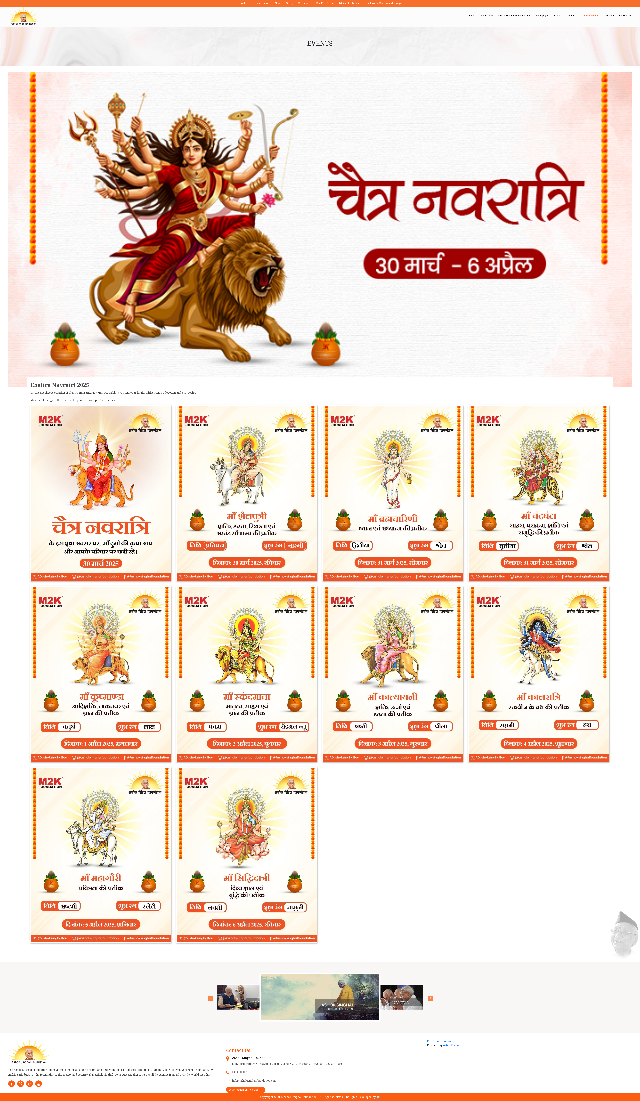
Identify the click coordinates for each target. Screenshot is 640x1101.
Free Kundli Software (440, 1041)
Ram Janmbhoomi (260, 3)
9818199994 (239, 1072)
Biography (541, 15)
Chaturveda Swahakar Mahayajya (384, 3)
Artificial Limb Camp (350, 3)
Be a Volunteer (592, 15)
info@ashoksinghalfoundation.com (254, 1080)
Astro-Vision (451, 1045)
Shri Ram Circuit (325, 3)
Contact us (572, 15)
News (278, 3)
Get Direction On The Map (244, 1089)
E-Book (242, 3)
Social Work (305, 3)
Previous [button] (210, 997)
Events (557, 15)
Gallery (290, 3)
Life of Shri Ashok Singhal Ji (513, 15)
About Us (486, 15)
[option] (320, 997)
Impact (609, 15)
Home (472, 15)
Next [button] (430, 997)
